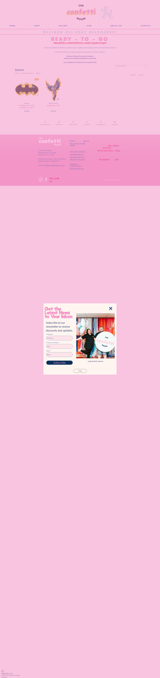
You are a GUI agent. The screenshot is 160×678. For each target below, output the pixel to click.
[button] (110, 308)
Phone (48, 351)
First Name (49, 334)
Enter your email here (52, 342)
